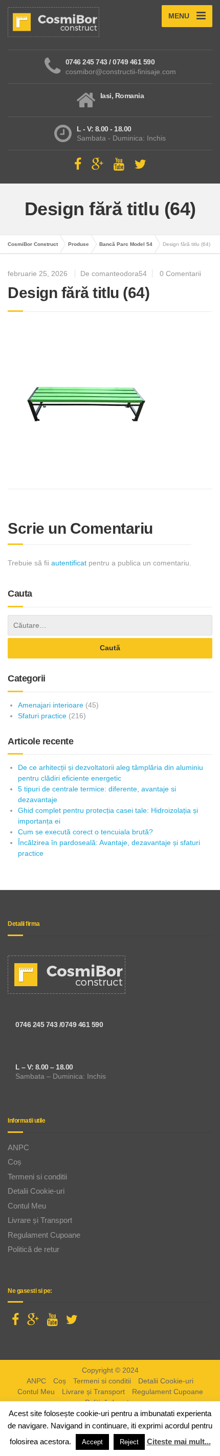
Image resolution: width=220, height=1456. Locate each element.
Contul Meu (27, 1205)
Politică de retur (33, 1249)
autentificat (68, 563)
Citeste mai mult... (179, 1441)
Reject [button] (129, 1442)
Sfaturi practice (42, 716)
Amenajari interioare (50, 705)
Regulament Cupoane (44, 1235)
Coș (14, 1161)
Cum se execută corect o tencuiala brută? (85, 832)
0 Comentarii (180, 273)
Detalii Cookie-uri (36, 1191)
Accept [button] (92, 1442)
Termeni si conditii (37, 1176)
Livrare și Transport (40, 1220)
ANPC (18, 1147)
